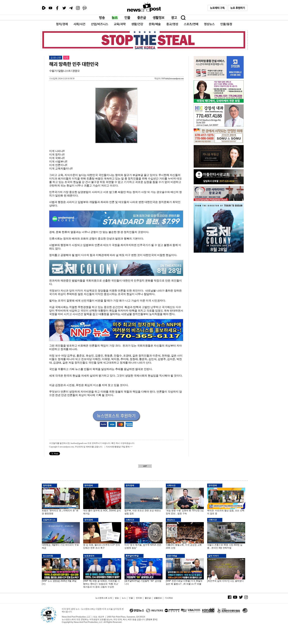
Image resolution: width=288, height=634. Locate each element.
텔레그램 (71, 8)
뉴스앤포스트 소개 (103, 598)
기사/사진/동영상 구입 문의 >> (119, 447)
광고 (174, 17)
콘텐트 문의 (151, 619)
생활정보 (158, 17)
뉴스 (115, 17)
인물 (127, 17)
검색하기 (183, 17)
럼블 (43, 8)
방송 (102, 17)
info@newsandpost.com (174, 78)
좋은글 (141, 17)
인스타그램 (78, 8)
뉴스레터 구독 (217, 8)
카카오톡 (85, 8)
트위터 (64, 8)
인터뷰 (139, 598)
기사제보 (169, 598)
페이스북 (57, 8)
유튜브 (50, 8)
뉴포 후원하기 (237, 8)
